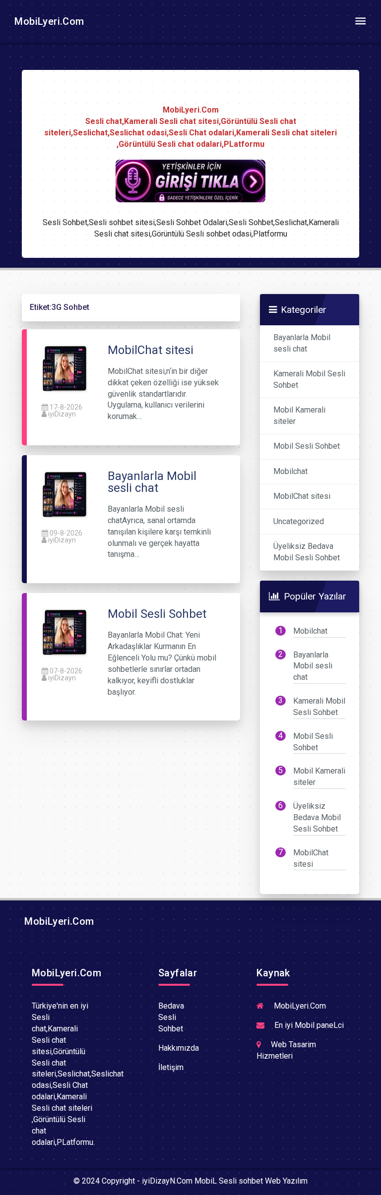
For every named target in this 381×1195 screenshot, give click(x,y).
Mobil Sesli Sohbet (306, 446)
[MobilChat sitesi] (65, 368)
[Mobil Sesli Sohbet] (65, 632)
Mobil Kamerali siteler (299, 415)
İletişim (171, 1067)
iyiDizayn (62, 414)
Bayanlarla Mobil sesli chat (301, 343)
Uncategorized (298, 521)
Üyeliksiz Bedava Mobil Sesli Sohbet (306, 551)
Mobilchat (290, 471)
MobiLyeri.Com (48, 21)
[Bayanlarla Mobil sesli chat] (65, 494)
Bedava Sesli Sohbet (171, 1017)
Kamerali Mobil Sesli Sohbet (309, 379)
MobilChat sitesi (301, 496)
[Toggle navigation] (360, 21)
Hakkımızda (178, 1048)
